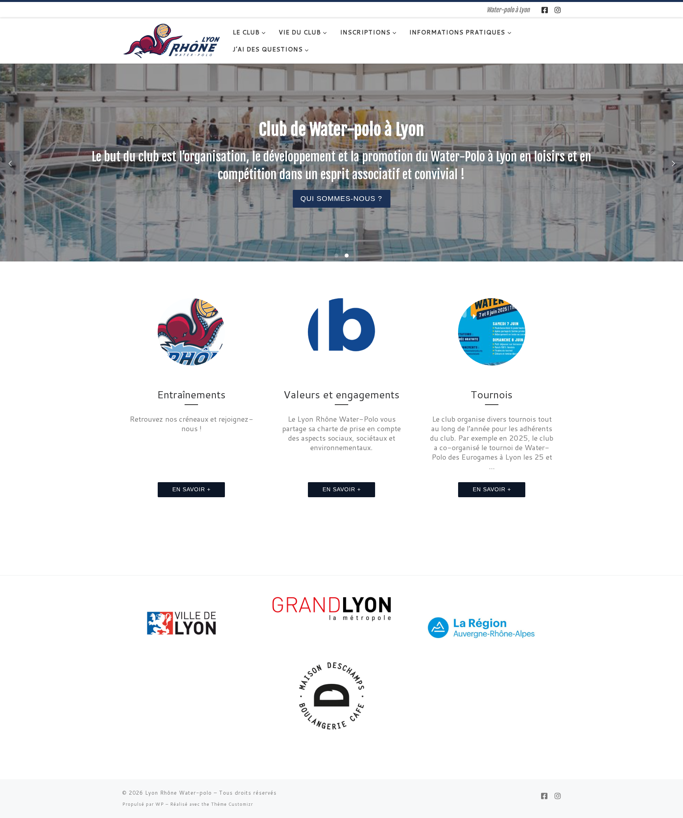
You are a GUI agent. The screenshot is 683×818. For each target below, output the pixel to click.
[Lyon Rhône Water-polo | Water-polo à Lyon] (171, 40)
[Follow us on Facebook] (544, 10)
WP (159, 804)
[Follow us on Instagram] (558, 10)
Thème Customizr (232, 804)
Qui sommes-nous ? (341, 199)
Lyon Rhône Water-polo (178, 792)
